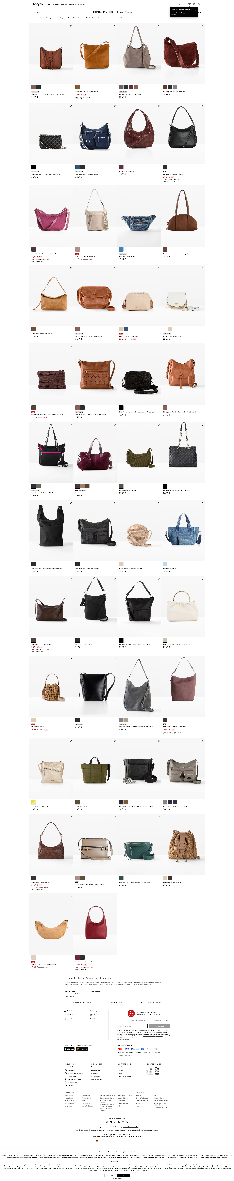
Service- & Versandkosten (130, 1127)
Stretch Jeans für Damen (125, 1095)
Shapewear (139, 1106)
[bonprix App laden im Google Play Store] (82, 1049)
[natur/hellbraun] (170, 329)
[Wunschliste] (194, 4)
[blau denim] (121, 249)
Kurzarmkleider (69, 1103)
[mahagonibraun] (165, 87)
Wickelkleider (86, 1098)
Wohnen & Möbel (96, 1079)
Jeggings (138, 1095)
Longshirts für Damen (142, 1101)
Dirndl (155, 1095)
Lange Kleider (69, 1106)
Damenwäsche (95, 1070)
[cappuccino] (165, 249)
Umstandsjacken (123, 1101)
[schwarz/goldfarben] (33, 167)
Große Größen (95, 1076)
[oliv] (38, 486)
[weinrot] (33, 249)
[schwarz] (38, 87)
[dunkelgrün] (121, 878)
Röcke (84, 1101)
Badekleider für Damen (160, 1101)
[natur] (121, 564)
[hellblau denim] (165, 564)
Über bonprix (122, 1067)
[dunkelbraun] (165, 720)
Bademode (94, 1073)
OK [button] (123, 1175)
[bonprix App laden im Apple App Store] (69, 1049)
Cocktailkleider (69, 1098)
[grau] (175, 87)
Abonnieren (160, 1026)
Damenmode (95, 1067)
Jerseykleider (86, 1095)
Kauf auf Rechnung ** (117, 1002)
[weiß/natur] (165, 329)
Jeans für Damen (87, 1106)
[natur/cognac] (33, 720)
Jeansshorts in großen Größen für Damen (107, 1105)
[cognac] (33, 87)
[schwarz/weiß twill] (121, 802)
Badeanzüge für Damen (160, 1107)
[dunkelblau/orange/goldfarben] (126, 329)
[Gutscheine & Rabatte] (189, 4)
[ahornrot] (131, 87)
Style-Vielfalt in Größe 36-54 (152, 1002)
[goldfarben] (33, 802)
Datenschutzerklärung (101, 1170)
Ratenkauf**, (130, 1052)
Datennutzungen (52, 1155)
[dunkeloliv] (121, 486)
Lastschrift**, (148, 1052)
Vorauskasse (156, 1052)
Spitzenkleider (69, 1101)
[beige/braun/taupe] (121, 329)
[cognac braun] (77, 87)
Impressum (109, 1130)
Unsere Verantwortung (125, 1076)
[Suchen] (180, 4)
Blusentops (139, 1103)
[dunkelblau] (77, 167)
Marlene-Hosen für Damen (106, 1110)
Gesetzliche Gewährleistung (149, 1130)
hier (120, 1157)
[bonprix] (38, 4)
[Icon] (70, 26)
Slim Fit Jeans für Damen (108, 1095)
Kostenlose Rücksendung (83, 1002)
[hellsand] (165, 640)
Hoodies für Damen (142, 1098)
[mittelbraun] (121, 87)
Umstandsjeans (123, 1098)
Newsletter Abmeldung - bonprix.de (153, 1036)
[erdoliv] (77, 802)
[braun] (33, 407)
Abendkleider (69, 1095)
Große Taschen (69, 997)
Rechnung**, (122, 1052)
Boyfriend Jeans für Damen (106, 1101)
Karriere (120, 1070)
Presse (120, 1073)
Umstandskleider (123, 1103)
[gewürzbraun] (33, 329)
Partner (12, 1155)
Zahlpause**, (139, 1052)
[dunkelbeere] (77, 957)
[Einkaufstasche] (199, 4)
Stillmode (121, 1106)
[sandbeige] (33, 957)
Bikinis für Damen (158, 1098)
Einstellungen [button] (110, 1175)
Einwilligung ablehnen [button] (117, 1178)
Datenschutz (84, 1130)
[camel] (82, 486)
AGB (77, 1130)
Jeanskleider (86, 1103)
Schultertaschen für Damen (73, 994)
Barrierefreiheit (120, 1130)
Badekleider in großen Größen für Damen (160, 1104)
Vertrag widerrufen (133, 1130)
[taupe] (77, 249)
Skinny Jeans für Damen (107, 1098)
